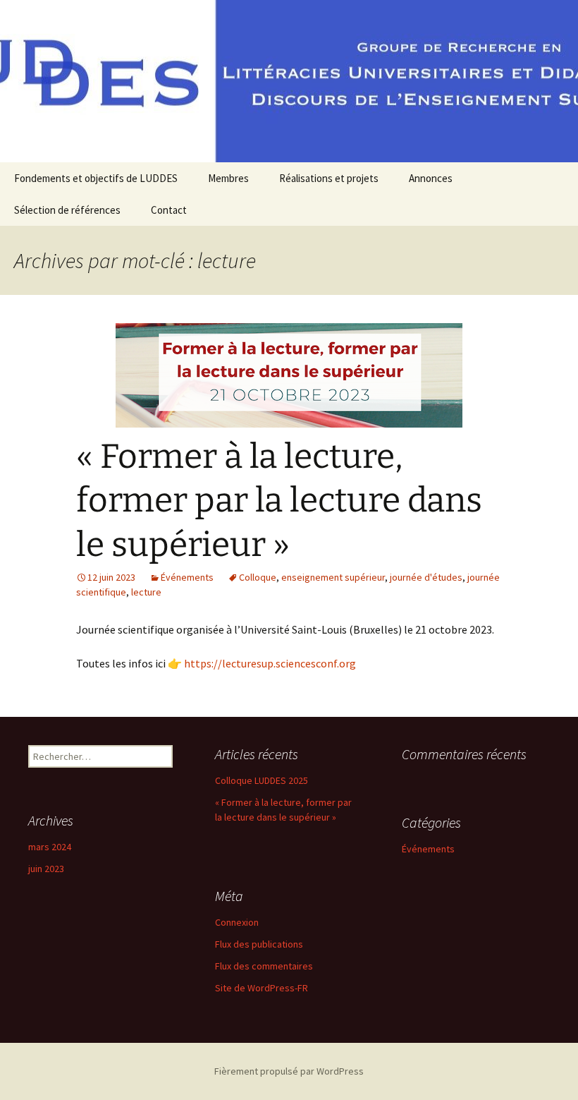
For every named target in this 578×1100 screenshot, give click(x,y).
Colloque (257, 577)
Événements (187, 577)
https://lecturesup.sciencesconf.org (270, 663)
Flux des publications (259, 944)
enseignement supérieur (333, 577)
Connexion (237, 922)
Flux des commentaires (264, 966)
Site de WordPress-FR (261, 987)
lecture (146, 592)
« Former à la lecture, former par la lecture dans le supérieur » (279, 500)
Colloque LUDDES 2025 (261, 780)
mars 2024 (49, 846)
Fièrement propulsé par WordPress (289, 1071)
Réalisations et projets (329, 178)
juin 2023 (46, 868)
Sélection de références (67, 210)
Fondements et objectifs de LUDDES (96, 178)
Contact (169, 210)
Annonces (431, 178)
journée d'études (426, 577)
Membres (228, 178)
